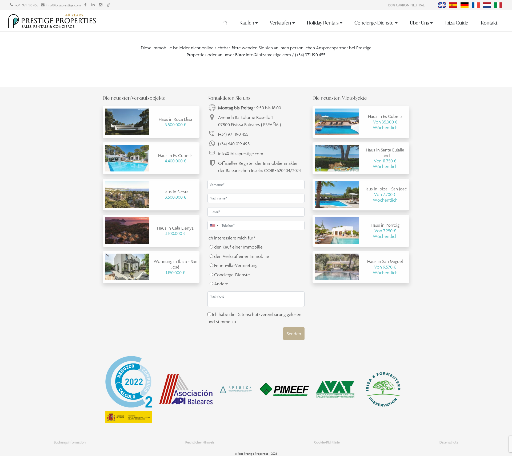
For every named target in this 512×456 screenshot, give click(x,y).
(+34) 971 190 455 (26, 5)
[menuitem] (442, 5)
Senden (294, 333)
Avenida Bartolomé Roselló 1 (249, 121)
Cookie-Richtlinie (327, 442)
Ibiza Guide (456, 23)
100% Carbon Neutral (406, 5)
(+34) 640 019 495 (234, 143)
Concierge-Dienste (374, 23)
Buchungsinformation (70, 442)
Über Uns (419, 23)
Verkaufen (280, 23)
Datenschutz (448, 442)
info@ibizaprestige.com (63, 5)
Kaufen (246, 23)
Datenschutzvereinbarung (261, 314)
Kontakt (489, 23)
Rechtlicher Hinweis (199, 442)
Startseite (224, 23)
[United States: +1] (214, 225)
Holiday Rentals (323, 23)
